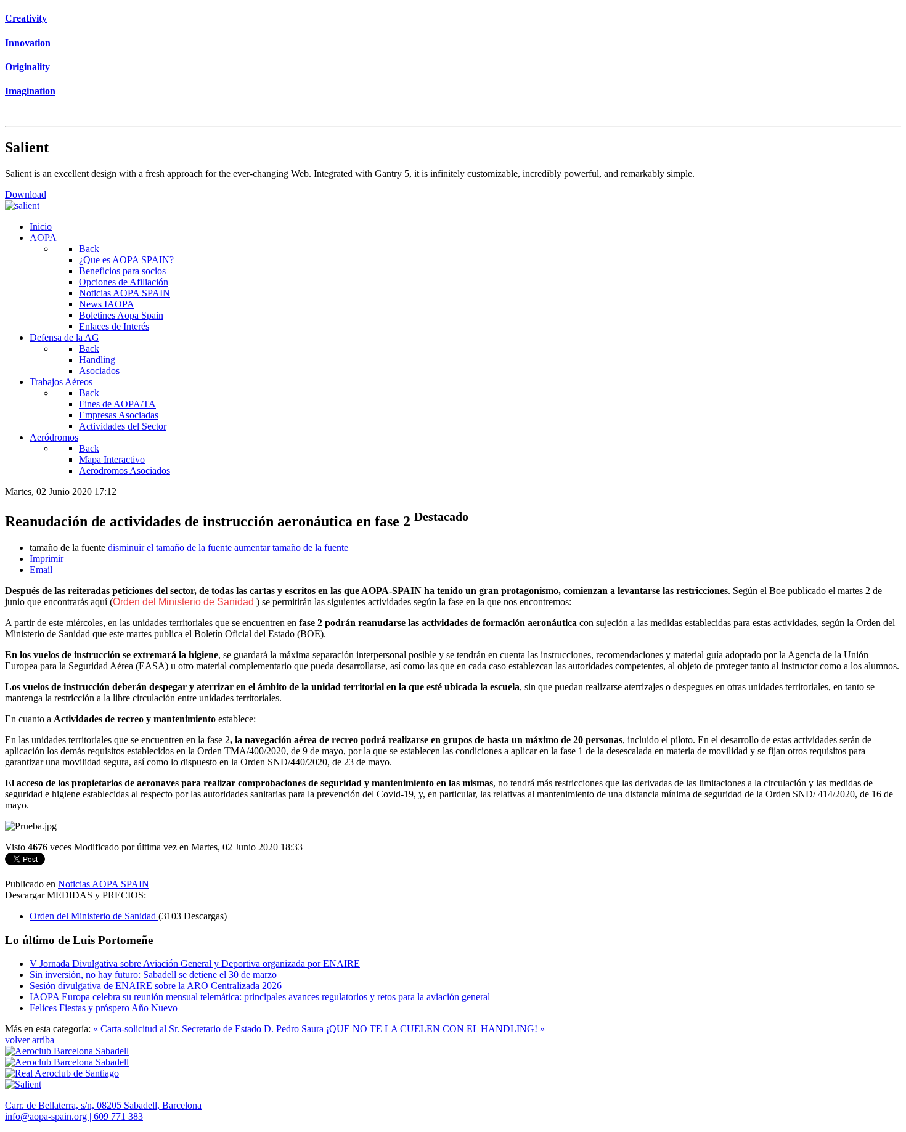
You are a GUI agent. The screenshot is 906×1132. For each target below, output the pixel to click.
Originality (27, 67)
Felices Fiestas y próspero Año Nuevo (104, 1008)
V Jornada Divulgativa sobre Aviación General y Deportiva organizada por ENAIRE (195, 963)
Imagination (30, 91)
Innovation (28, 43)
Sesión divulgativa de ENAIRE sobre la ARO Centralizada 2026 (156, 985)
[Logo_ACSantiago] (62, 1073)
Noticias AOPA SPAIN (103, 884)
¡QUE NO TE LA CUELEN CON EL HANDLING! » (435, 1029)
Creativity (26, 18)
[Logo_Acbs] (67, 1051)
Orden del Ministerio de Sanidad (184, 602)
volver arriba (29, 1040)
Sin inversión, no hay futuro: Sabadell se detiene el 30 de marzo (153, 974)
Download (25, 194)
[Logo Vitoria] (67, 1062)
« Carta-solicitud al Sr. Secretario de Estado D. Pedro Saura (208, 1029)
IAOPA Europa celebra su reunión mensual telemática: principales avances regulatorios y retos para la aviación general (260, 997)
